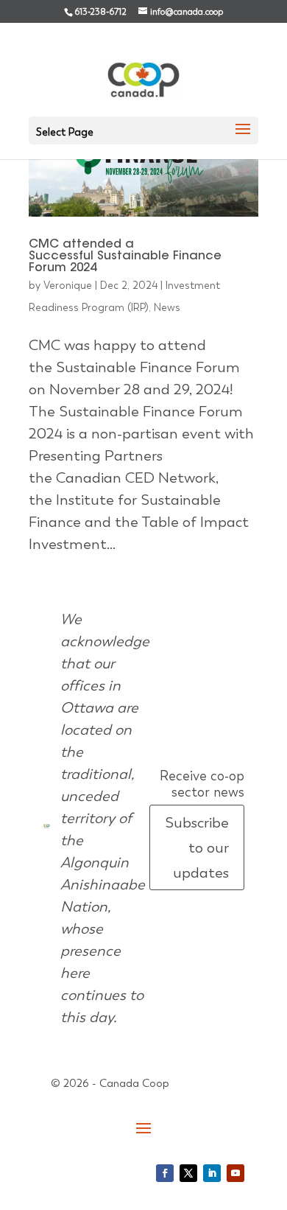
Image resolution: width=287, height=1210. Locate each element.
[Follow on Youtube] (235, 1173)
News (167, 307)
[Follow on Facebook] (165, 1173)
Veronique (67, 285)
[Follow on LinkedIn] (212, 1173)
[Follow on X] (188, 1173)
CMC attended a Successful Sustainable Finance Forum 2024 (125, 256)
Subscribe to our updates (197, 847)
